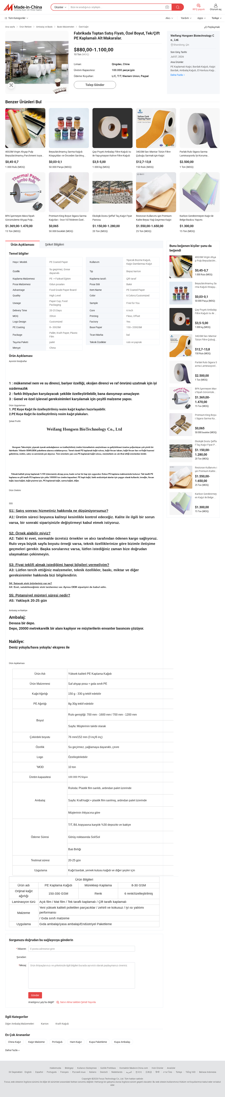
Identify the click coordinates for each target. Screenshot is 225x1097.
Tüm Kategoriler (16, 18)
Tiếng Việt (190, 1072)
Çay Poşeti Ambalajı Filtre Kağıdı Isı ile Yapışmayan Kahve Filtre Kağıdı (206, 311)
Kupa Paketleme (98, 1042)
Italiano (92, 1072)
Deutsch (104, 1072)
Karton (45, 1023)
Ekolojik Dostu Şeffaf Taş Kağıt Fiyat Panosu (206, 443)
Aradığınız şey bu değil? (41, 1002)
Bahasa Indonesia (207, 1072)
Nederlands (116, 1072)
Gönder (35, 995)
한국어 (139, 1072)
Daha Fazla (177, 74)
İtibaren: (21, 948)
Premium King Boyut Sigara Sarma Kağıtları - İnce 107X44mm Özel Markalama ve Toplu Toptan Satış (206, 416)
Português (52, 1072)
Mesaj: (22, 965)
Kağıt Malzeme (36, 1042)
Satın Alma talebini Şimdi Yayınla (76, 1002)
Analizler (171, 1067)
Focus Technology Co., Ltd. (111, 1078)
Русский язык (78, 1072)
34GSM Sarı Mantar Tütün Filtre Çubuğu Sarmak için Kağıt (206, 337)
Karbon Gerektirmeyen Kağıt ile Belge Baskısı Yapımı (206, 495)
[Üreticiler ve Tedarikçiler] (23, 7)
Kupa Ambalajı (122, 1042)
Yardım (185, 18)
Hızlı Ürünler (157, 1067)
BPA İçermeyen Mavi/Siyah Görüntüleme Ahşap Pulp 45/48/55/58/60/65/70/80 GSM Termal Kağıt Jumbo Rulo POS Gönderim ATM (206, 390)
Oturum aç (215, 9)
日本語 (149, 1072)
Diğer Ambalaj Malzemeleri (19, 1023)
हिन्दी (157, 1072)
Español (39, 1072)
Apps (200, 18)
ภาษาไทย (167, 1072)
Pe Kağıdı (57, 1042)
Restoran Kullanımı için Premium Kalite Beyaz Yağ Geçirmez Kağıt (206, 469)
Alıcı (168, 18)
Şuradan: (22, 957)
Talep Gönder (94, 85)
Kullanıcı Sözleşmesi (87, 1067)
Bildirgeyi (69, 1067)
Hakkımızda (55, 1067)
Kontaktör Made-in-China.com (134, 1067)
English (28, 1072)
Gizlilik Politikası (108, 1067)
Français (64, 1072)
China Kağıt (14, 1042)
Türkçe (179, 1072)
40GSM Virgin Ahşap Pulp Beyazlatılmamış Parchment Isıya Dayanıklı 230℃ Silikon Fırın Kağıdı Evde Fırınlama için (206, 258)
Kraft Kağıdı (62, 1023)
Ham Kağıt (76, 1042)
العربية (129, 1072)
